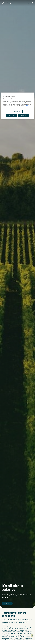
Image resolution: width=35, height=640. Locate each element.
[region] (17, 106)
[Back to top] (32, 635)
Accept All (23, 115)
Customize (17, 111)
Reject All (11, 115)
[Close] (32, 94)
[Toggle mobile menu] (32, 3)
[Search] (28, 3)
